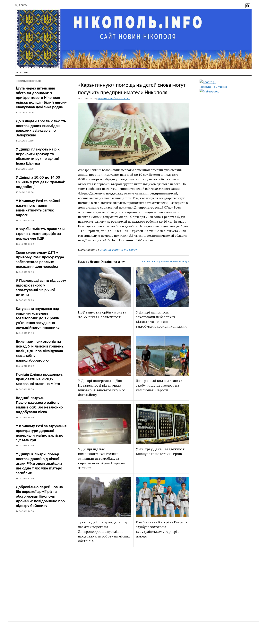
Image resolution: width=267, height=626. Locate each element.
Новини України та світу (114, 98)
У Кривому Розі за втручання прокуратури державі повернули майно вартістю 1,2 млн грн (41, 433)
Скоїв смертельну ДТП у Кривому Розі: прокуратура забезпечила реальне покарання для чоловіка (40, 260)
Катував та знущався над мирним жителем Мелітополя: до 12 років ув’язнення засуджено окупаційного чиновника (37, 318)
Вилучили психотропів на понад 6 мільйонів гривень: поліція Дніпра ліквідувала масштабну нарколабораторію (40, 351)
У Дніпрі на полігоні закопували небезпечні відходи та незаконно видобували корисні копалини (161, 319)
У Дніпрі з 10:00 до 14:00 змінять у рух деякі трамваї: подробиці (40, 182)
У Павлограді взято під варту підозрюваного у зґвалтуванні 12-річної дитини (41, 288)
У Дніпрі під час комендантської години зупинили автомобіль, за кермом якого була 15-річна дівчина (101, 458)
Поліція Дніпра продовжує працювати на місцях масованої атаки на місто (39, 379)
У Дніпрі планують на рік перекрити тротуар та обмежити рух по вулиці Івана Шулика (37, 156)
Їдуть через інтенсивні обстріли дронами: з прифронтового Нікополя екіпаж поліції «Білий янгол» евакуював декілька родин (41, 97)
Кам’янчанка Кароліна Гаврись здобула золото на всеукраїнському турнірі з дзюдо (161, 529)
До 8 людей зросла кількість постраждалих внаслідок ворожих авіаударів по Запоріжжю (41, 128)
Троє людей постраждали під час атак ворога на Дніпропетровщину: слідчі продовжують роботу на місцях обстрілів (104, 531)
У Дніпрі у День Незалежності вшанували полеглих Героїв (160, 451)
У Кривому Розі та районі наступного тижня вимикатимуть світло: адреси (38, 208)
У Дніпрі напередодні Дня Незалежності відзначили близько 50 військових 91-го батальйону (101, 387)
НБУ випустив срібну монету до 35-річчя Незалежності (102, 314)
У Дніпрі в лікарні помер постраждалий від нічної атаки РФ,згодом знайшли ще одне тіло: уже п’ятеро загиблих (39, 463)
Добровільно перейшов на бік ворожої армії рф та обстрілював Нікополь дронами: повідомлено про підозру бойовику (40, 496)
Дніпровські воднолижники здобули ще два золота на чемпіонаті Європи (159, 385)
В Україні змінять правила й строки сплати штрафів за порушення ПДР (40, 234)
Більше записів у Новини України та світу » (165, 261)
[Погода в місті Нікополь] (229, 82)
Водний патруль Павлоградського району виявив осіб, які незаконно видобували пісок (39, 405)
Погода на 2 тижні (213, 86)
